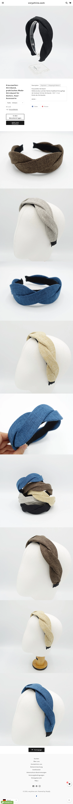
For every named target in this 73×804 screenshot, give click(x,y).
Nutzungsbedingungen (36, 775)
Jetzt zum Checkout (15, 123)
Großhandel (36, 769)
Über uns (36, 761)
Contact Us (8, 802)
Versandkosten (13, 109)
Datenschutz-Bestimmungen (36, 772)
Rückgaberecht (36, 778)
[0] (69, 784)
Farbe (9, 103)
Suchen (36, 758)
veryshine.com (36, 3)
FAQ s (36, 781)
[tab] (35, 85)
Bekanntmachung (36, 767)
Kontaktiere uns (36, 764)
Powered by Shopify (44, 791)
